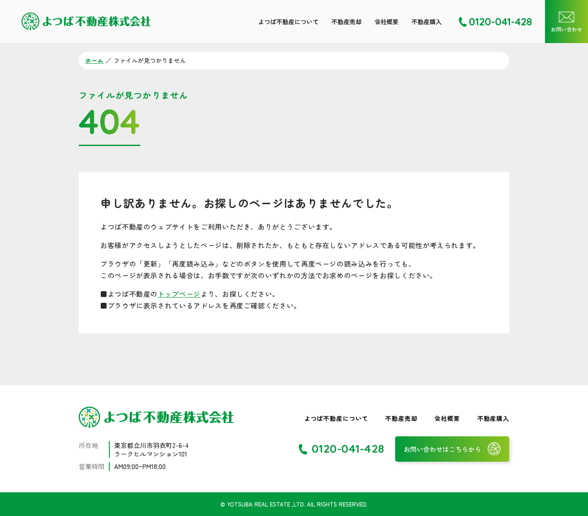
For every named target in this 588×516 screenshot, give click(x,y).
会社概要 (386, 22)
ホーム (94, 60)
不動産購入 (427, 22)
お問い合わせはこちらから (442, 449)
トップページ (179, 294)
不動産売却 (346, 22)
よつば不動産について (288, 22)
